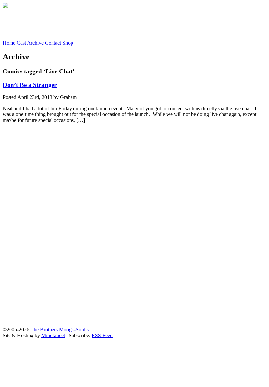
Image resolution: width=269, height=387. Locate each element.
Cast (21, 43)
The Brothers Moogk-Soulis (60, 329)
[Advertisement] (122, 24)
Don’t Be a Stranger (30, 84)
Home (9, 43)
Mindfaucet (53, 335)
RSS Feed (102, 335)
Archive (35, 43)
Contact (53, 43)
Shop (67, 43)
